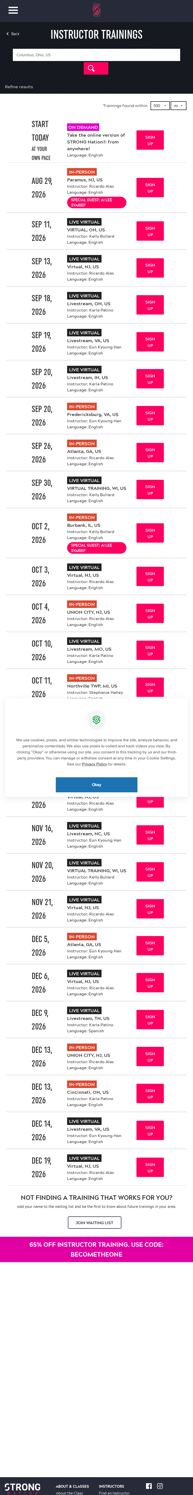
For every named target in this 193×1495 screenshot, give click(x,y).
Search (96, 68)
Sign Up (150, 140)
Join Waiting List (94, 1222)
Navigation (13, 7)
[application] (96, 747)
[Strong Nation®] (96, 10)
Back (15, 34)
